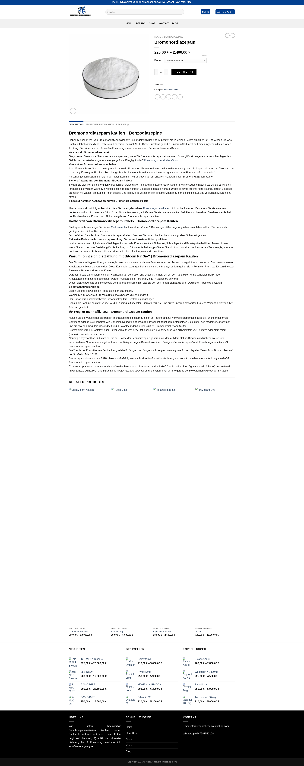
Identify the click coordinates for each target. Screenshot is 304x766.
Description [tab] (76, 124)
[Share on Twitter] (163, 96)
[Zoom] (73, 111)
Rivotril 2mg (117, 631)
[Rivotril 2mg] (130, 507)
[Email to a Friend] (168, 96)
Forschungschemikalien (156, 208)
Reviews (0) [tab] (122, 124)
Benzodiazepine (173, 37)
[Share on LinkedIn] (180, 96)
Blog (175, 23)
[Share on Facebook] (157, 96)
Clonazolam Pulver (78, 631)
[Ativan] (214, 507)
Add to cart (184, 71)
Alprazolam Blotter (162, 631)
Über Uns (140, 23)
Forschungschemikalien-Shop (161, 160)
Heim (128, 23)
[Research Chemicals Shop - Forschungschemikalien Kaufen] (85, 12)
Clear (204, 55)
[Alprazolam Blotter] (172, 507)
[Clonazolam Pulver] (88, 507)
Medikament (118, 227)
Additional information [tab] (100, 124)
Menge (157, 60)
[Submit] (181, 12)
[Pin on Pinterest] (174, 96)
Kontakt (164, 23)
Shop (152, 23)
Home (157, 37)
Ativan (198, 631)
